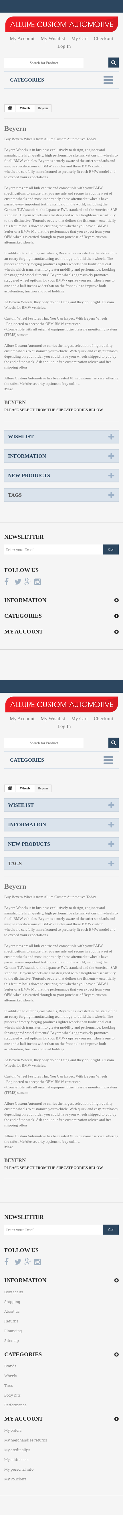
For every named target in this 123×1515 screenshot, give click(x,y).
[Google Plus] (27, 581)
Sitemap (11, 1340)
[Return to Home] (10, 108)
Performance (15, 1404)
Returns (11, 1321)
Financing (13, 1330)
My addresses (16, 1459)
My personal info (18, 1469)
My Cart (79, 38)
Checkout (103, 38)
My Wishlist (53, 38)
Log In (64, 46)
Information (27, 456)
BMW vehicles (54, 166)
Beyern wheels (62, 275)
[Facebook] (6, 581)
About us (12, 1311)
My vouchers (15, 1479)
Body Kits (12, 1395)
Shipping (12, 1301)
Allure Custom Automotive (65, 139)
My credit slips (17, 1449)
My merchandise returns (25, 1440)
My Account (22, 38)
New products (29, 475)
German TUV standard (21, 209)
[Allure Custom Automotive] (61, 24)
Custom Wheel (15, 318)
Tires (8, 1385)
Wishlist (21, 436)
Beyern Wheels (16, 150)
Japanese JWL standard (64, 209)
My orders (13, 1430)
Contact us (13, 1291)
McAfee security (32, 383)
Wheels (10, 1375)
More (8, 389)
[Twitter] (17, 581)
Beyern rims (13, 188)
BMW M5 (29, 231)
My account (23, 631)
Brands (10, 1366)
